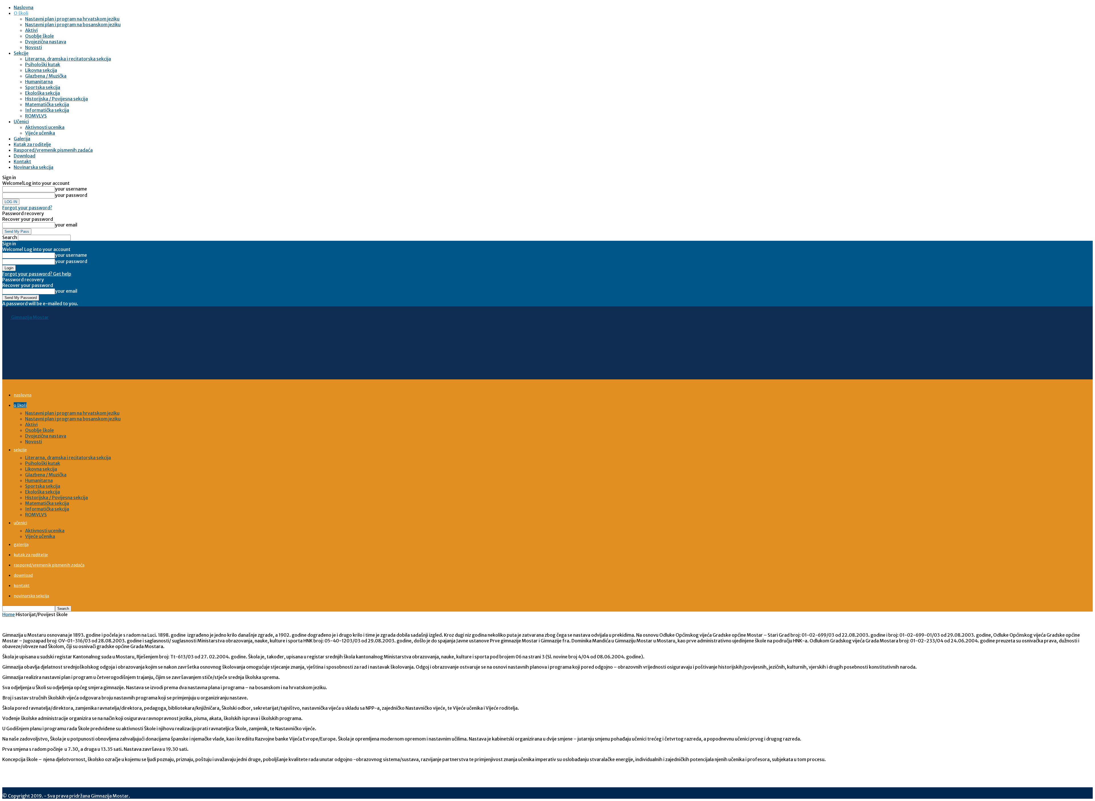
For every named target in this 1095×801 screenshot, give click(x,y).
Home (8, 614)
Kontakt (22, 161)
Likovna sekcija (41, 70)
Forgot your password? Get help (36, 274)
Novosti (33, 47)
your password (71, 195)
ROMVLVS (36, 116)
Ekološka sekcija (42, 93)
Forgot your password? (27, 208)
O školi (21, 13)
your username (71, 189)
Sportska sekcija (42, 87)
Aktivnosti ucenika (44, 127)
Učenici (21, 121)
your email (66, 225)
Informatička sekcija (47, 110)
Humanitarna (39, 81)
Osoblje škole (39, 36)
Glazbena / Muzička (45, 76)
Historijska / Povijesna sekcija (56, 99)
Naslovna (23, 7)
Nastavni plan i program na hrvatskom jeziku (72, 19)
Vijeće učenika (40, 133)
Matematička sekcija (47, 104)
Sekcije (21, 53)
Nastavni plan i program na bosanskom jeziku (73, 24)
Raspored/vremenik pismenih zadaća (53, 150)
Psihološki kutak (42, 64)
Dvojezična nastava (45, 41)
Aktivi (31, 30)
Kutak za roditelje (32, 144)
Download (24, 156)
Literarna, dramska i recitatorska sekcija (68, 59)
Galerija (22, 138)
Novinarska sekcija (33, 167)
